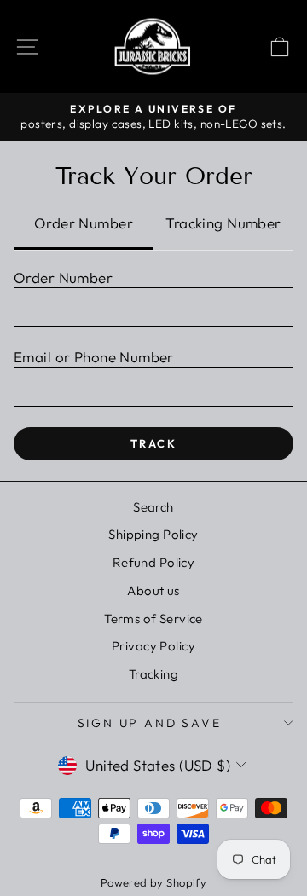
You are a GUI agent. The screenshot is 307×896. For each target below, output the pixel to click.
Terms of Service (153, 618)
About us (153, 590)
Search (153, 507)
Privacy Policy (153, 646)
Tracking (153, 674)
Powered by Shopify (154, 882)
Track (153, 443)
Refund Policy (154, 562)
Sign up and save (150, 723)
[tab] (84, 225)
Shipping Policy (153, 534)
